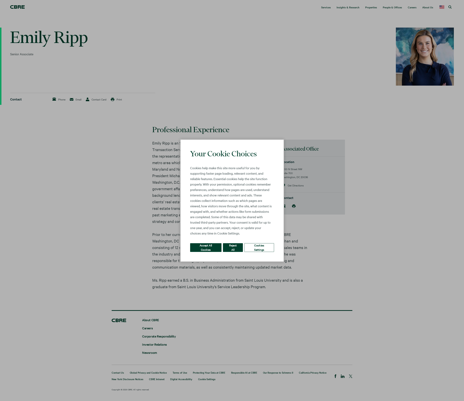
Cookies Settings (259, 247)
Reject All (233, 247)
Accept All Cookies (206, 247)
